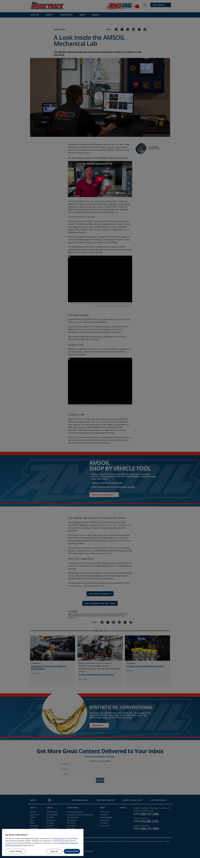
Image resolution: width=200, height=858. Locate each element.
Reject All (54, 851)
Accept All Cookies (72, 851)
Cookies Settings (15, 851)
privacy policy (59, 838)
